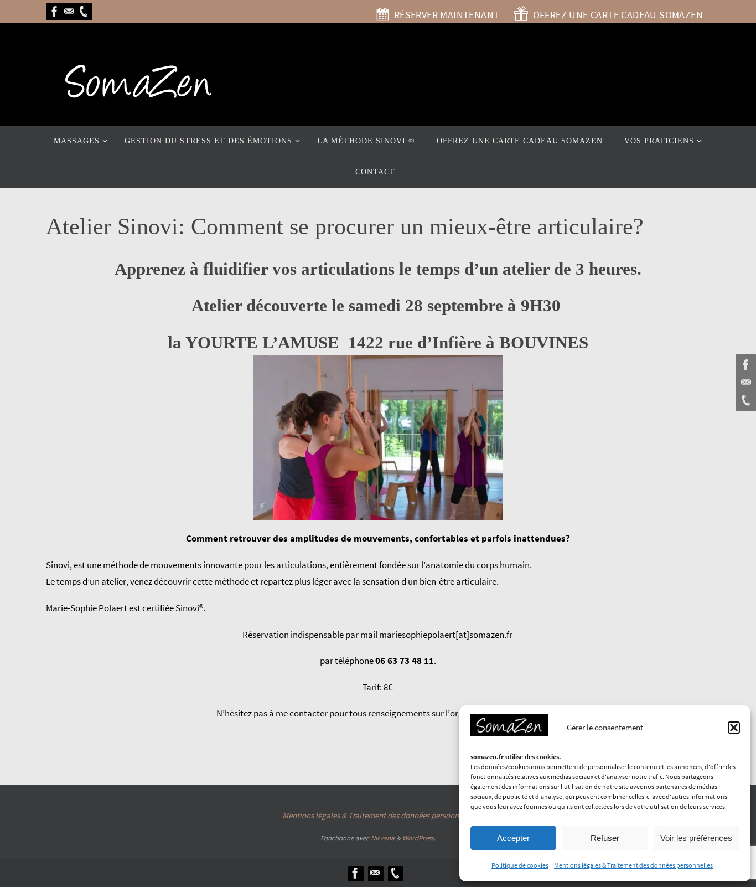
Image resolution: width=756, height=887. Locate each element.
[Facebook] (55, 11)
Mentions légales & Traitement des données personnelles (633, 865)
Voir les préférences (696, 838)
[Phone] (83, 11)
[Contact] (69, 11)
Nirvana (383, 838)
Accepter (513, 838)
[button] (733, 727)
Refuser (605, 838)
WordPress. (419, 838)
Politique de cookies (519, 865)
